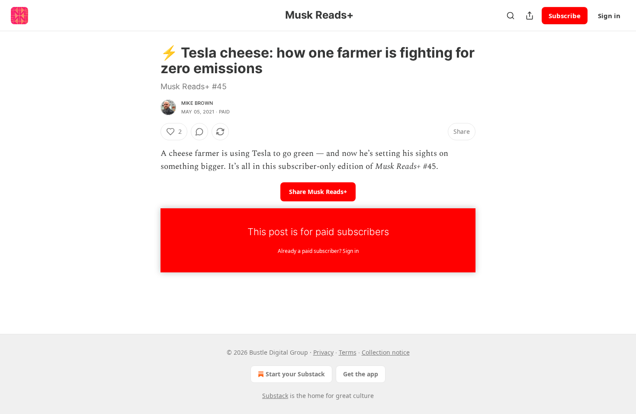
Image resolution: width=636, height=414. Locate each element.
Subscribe (565, 15)
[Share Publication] (529, 15)
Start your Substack (295, 374)
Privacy (323, 352)
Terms (348, 352)
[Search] (510, 15)
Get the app (360, 374)
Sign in (609, 15)
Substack (275, 395)
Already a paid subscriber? (318, 251)
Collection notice (386, 352)
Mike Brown (197, 103)
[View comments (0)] (199, 131)
